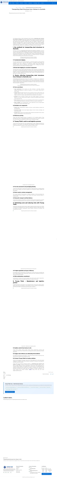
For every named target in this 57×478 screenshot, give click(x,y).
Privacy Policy (18, 472)
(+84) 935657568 (21, 0)
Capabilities (17, 467)
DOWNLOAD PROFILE (46, 473)
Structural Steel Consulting (34, 387)
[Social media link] (48, 1)
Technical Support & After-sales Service (11, 389)
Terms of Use (18, 471)
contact (30, 369)
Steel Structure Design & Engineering (11, 387)
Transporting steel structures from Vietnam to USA (12, 459)
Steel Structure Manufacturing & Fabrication (23, 387)
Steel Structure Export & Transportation (45, 387)
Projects (17, 468)
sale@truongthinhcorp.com (13, 0)
